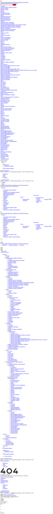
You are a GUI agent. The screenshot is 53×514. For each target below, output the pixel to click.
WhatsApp (5, 177)
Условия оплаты (4, 480)
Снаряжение (13, 367)
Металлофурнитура (15, 380)
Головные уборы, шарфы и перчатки (16, 260)
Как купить (8, 441)
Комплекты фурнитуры (13, 272)
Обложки (10, 279)
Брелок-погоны (14, 333)
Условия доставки (4, 481)
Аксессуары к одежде (15, 300)
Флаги (9, 352)
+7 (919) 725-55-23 (5, 158)
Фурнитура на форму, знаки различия (16, 364)
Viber (4, 175)
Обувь (9, 291)
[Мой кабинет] (1, 241)
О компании (3, 478)
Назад (8, 255)
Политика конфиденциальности (9, 495)
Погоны (12, 413)
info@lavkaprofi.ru (5, 170)
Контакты (3, 482)
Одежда (10, 296)
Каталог (7, 256)
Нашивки (13, 404)
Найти (14, 4)
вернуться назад (4, 476)
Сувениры (10, 325)
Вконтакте (5, 174)
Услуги (7, 436)
